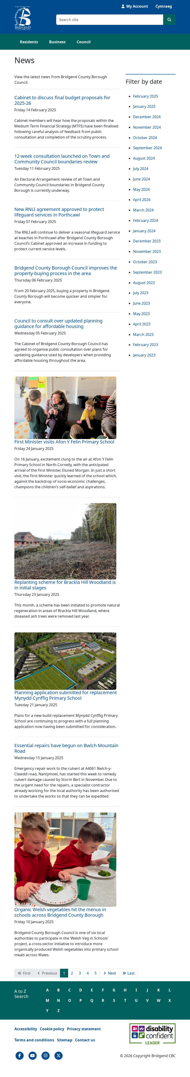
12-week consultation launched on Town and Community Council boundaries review (62, 159)
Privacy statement (84, 1028)
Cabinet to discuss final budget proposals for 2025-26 (62, 100)
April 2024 (141, 199)
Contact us (85, 1040)
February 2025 (145, 96)
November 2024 (147, 127)
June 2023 (141, 303)
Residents (29, 41)
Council (84, 41)
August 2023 (144, 282)
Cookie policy (52, 1028)
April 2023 (141, 324)
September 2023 (147, 272)
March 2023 (143, 334)
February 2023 (145, 344)
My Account (136, 6)
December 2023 (147, 241)
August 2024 (144, 158)
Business (57, 41)
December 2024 (147, 116)
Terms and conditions (34, 1040)
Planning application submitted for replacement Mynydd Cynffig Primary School (65, 695)
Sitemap (64, 1040)
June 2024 (141, 179)
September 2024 (147, 147)
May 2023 (141, 313)
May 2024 (141, 189)
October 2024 (145, 137)
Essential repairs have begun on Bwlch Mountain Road (66, 748)
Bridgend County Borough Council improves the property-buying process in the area (65, 270)
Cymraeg (163, 6)
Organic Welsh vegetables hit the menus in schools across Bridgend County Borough (60, 912)
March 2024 (143, 210)
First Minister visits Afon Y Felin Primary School (64, 442)
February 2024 (145, 220)
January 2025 (144, 106)
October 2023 (145, 261)
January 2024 (144, 230)
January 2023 (144, 355)
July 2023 (140, 292)
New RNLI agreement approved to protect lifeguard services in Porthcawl (59, 212)
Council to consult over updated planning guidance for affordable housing (58, 323)
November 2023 (147, 251)
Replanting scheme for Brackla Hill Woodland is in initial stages (65, 585)
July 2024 (140, 168)
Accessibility (25, 1028)
